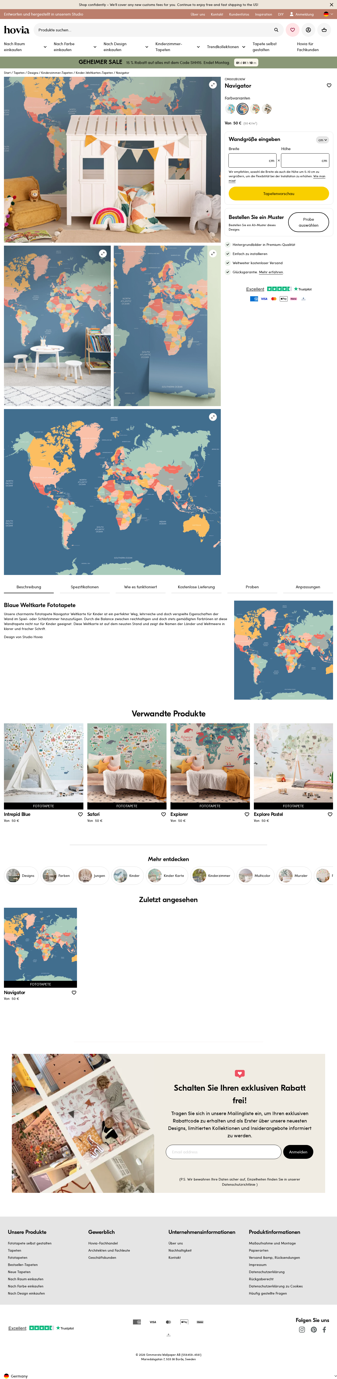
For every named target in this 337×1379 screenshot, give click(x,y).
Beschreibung (29, 586)
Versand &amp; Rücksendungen (274, 1257)
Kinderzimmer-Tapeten (57, 73)
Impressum (257, 1264)
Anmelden (298, 1151)
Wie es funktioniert (140, 586)
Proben (252, 586)
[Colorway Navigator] (242, 109)
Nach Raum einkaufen (25, 1279)
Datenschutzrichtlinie (238, 1184)
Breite (252, 154)
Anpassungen (308, 586)
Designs (33, 73)
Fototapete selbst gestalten (30, 1243)
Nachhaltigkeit (180, 1250)
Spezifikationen (85, 586)
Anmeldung (305, 14)
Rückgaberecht (261, 1279)
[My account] (308, 30)
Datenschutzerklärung (267, 1271)
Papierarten (258, 1250)
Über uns (175, 1243)
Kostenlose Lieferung (196, 586)
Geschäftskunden (102, 1257)
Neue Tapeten (19, 1271)
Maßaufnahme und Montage (272, 1243)
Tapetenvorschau (278, 193)
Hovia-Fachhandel (103, 1243)
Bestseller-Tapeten (23, 1264)
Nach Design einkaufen (26, 1293)
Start (7, 73)
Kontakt (174, 1257)
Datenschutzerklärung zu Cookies (276, 1286)
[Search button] (276, 30)
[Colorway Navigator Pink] (230, 108)
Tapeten (19, 73)
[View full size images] (213, 85)
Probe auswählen (308, 222)
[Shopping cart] (324, 30)
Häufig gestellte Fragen (268, 1293)
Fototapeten (17, 1257)
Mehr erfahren (271, 272)
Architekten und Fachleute (109, 1250)
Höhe (304, 154)
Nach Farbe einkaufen (25, 1286)
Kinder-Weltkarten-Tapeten (94, 73)
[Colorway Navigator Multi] (254, 108)
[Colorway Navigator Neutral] (266, 108)
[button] (326, 14)
